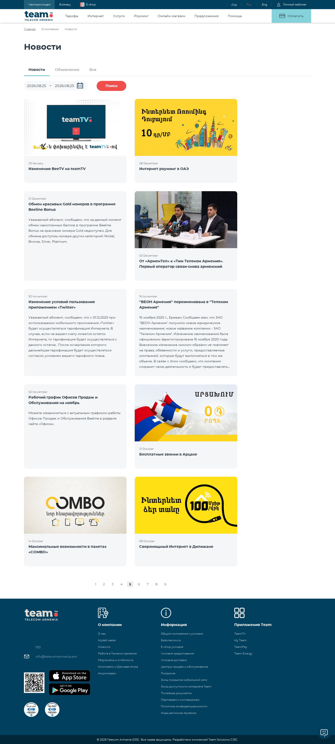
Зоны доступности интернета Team (186, 686)
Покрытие (168, 673)
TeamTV (239, 633)
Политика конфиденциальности (184, 706)
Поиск (112, 86)
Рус (249, 4)
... (80, 85)
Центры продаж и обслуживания (184, 666)
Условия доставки (174, 660)
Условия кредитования (177, 653)
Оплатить (296, 16)
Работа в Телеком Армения (117, 653)
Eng (264, 4)
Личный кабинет (295, 4)
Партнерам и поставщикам (180, 699)
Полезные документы (176, 693)
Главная (30, 29)
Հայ (234, 4)
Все (92, 69)
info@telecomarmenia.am (56, 656)
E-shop (91, 4)
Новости (36, 69)
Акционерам (107, 673)
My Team (240, 640)
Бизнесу (65, 4)
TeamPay (240, 647)
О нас (102, 633)
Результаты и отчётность (116, 660)
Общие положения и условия (182, 633)
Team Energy (243, 653)
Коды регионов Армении (178, 713)
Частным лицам (39, 4)
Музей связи (107, 640)
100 (38, 647)
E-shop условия (172, 647)
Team (39, 16)
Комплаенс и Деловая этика (118, 666)
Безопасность (171, 640)
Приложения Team (253, 625)
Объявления (67, 69)
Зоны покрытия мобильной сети (184, 680)
